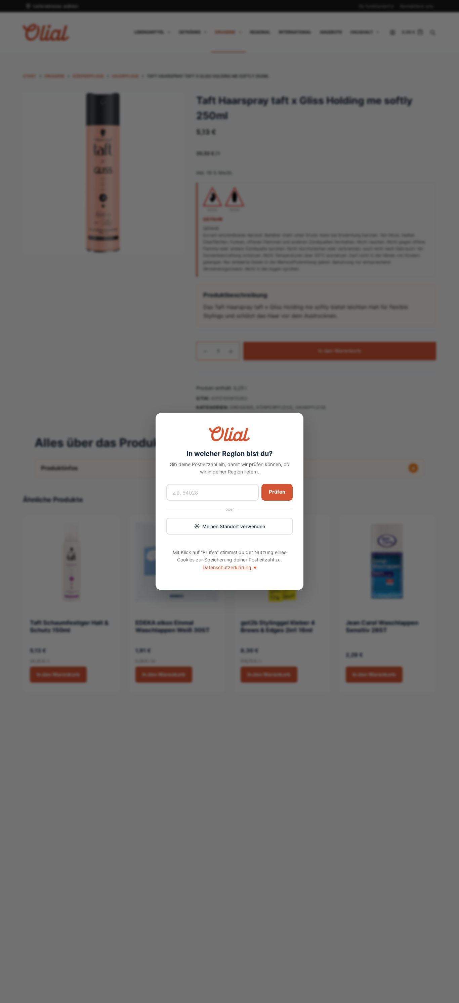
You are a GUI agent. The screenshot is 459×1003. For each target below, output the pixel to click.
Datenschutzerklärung (230, 567)
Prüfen (277, 492)
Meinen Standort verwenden (233, 526)
